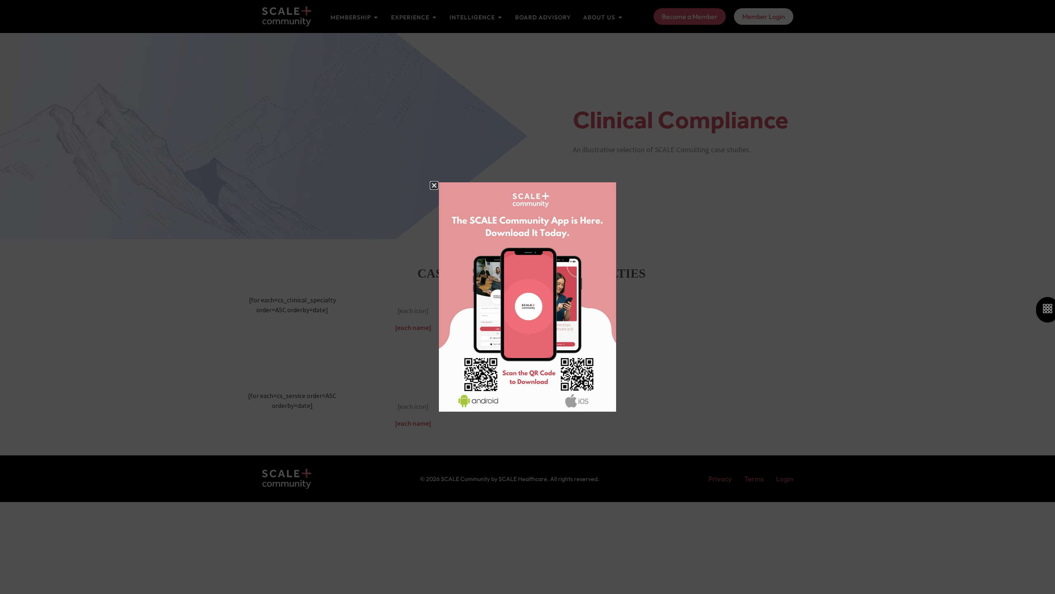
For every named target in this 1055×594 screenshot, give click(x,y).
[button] (434, 185)
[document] (527, 297)
